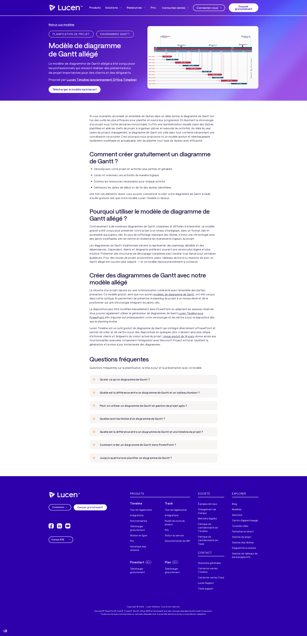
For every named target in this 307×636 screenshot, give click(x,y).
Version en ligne (138, 535)
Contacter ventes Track (211, 577)
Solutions (237, 515)
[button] (114, 7)
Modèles (236, 509)
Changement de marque (207, 511)
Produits (95, 7)
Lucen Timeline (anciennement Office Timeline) (102, 79)
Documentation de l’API (177, 541)
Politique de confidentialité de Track (208, 540)
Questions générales (209, 563)
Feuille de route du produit (175, 523)
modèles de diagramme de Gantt (173, 294)
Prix (153, 7)
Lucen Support (206, 583)
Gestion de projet (241, 537)
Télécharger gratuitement (137, 528)
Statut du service (174, 535)
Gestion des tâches (243, 542)
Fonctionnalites (138, 521)
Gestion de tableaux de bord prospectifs (245, 555)
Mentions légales (207, 518)
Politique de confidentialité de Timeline (208, 528)
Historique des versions (138, 548)
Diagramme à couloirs (244, 548)
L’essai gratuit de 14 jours (178, 336)
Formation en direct (243, 531)
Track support (205, 588)
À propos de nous (207, 504)
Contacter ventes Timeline (207, 570)
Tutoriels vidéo (240, 526)
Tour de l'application (141, 509)
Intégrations (137, 515)
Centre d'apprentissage (245, 520)
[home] (64, 495)
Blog (234, 504)
